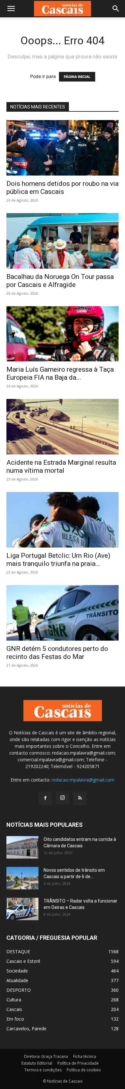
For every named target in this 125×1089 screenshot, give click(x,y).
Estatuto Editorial (36, 1063)
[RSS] (79, 798)
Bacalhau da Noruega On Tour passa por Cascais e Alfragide (60, 281)
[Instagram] (62, 797)
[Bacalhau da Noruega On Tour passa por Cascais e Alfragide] (62, 241)
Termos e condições (43, 1070)
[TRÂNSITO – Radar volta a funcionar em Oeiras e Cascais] (22, 909)
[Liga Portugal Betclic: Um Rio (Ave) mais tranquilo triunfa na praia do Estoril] (62, 520)
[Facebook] (45, 798)
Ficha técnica (84, 1056)
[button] (11, 8)
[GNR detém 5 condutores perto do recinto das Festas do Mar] (62, 613)
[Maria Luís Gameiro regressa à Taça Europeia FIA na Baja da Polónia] (62, 334)
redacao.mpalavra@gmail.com (83, 780)
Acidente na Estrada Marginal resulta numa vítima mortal (61, 466)
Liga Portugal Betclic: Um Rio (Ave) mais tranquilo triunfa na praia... (58, 559)
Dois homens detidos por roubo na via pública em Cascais (62, 187)
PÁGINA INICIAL (77, 76)
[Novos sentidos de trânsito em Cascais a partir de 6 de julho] (22, 878)
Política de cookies (84, 1070)
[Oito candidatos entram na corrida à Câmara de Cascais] (22, 847)
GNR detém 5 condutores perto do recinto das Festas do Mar (57, 653)
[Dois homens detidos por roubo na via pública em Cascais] (62, 148)
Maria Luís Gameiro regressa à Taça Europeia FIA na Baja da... (60, 373)
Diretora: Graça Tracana (46, 1056)
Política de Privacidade (78, 1063)
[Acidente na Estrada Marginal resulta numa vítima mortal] (62, 426)
